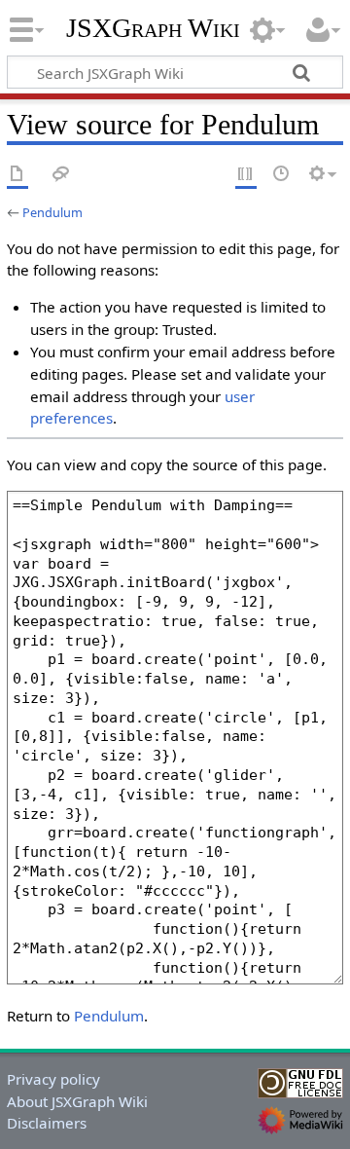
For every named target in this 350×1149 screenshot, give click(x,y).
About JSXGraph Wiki (77, 1101)
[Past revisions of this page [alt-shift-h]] (282, 175)
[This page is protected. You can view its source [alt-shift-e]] (246, 175)
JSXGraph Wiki (153, 28)
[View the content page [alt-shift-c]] (17, 175)
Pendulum (52, 212)
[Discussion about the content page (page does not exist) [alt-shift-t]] (61, 175)
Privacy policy (53, 1079)
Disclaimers (47, 1122)
